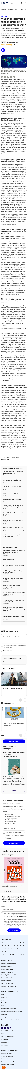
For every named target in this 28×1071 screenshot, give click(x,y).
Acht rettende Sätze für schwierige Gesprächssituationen (13, 472)
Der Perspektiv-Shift (9, 559)
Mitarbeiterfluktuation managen (12, 499)
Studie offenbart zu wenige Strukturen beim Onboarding (14, 535)
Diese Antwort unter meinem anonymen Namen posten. (15, 646)
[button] (7, 650)
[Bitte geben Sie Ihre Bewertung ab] (11, 45)
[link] (3, 9)
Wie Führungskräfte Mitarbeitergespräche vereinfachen (13, 571)
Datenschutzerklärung (16, 916)
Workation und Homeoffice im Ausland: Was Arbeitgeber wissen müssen (14, 479)
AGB (24, 913)
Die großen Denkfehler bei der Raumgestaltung (11, 586)
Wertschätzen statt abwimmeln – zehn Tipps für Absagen (14, 593)
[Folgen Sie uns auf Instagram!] (8, 1028)
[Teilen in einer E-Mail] (2, 77)
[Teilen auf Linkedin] (13, 77)
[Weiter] (25, 700)
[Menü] (11, 3)
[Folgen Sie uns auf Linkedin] (2, 1028)
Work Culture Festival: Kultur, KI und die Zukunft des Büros (13, 578)
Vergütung (14, 90)
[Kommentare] (14, 44)
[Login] (25, 3)
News (3, 42)
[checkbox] (2, 646)
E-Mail (3, 906)
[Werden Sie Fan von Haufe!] (11, 1028)
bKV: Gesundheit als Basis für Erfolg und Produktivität (13, 600)
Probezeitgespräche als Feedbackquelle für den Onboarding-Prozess (13, 506)
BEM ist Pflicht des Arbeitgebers (12, 494)
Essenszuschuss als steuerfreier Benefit (12, 487)
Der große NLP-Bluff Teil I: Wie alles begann (13, 528)
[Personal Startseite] (5, 3)
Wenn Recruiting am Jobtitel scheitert (13, 565)
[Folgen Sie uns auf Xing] (5, 1028)
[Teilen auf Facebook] (8, 77)
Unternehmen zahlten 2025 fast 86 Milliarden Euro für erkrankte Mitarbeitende (14, 552)
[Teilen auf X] (5, 77)
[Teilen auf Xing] (11, 77)
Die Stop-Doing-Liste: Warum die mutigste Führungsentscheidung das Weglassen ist (14, 609)
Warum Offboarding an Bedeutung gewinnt (12, 520)
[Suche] (21, 3)
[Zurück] (20, 700)
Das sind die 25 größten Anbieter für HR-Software (13, 513)
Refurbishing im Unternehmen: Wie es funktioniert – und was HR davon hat (13, 617)
